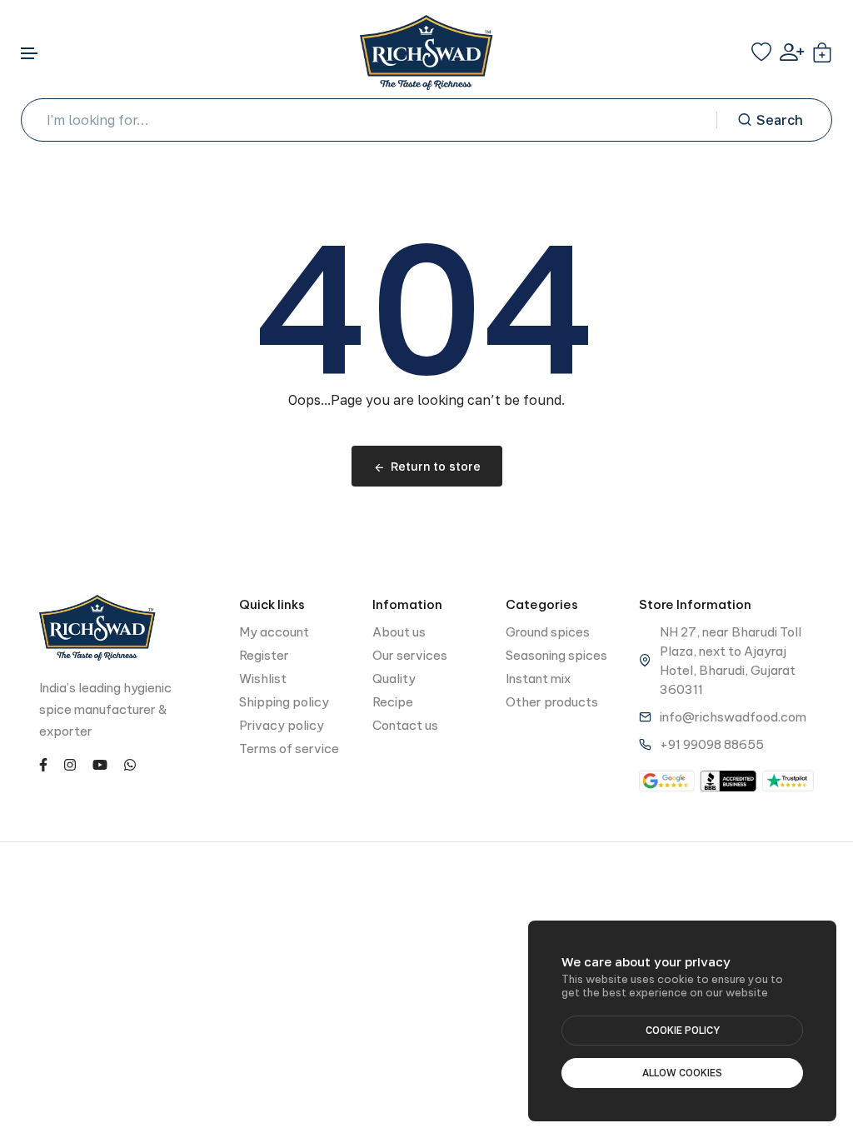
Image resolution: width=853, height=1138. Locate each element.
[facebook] (43, 764)
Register (264, 655)
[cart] (822, 52)
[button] (30, 53)
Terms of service (289, 748)
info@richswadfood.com (733, 717)
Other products (552, 702)
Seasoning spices (556, 655)
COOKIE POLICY (683, 1030)
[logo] (426, 52)
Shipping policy (284, 702)
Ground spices (548, 632)
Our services (409, 655)
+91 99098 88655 (712, 744)
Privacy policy (281, 725)
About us (399, 632)
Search (779, 120)
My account (274, 632)
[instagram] (70, 764)
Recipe (392, 702)
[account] (792, 52)
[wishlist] (761, 52)
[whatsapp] (130, 764)
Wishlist (263, 678)
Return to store (436, 466)
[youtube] (99, 764)
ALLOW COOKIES (682, 1072)
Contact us (405, 725)
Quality (394, 678)
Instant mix (538, 678)
